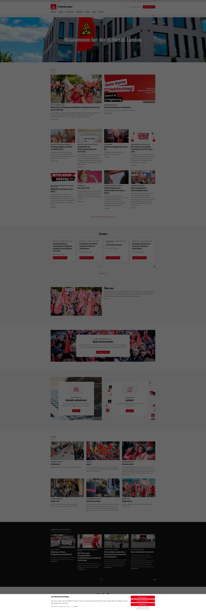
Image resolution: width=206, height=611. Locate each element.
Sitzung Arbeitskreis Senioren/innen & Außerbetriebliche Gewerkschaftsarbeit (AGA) (63, 247)
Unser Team (139, 1)
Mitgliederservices (102, 352)
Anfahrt (144, 1)
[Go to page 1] (99, 267)
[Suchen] (128, 7)
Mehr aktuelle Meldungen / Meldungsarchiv (102, 217)
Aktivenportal (53, 1)
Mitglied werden (148, 7)
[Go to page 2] (101, 267)
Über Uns (101, 12)
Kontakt (134, 1)
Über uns (106, 298)
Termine (60, 12)
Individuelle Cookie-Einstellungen (143, 607)
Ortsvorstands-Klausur (114, 244)
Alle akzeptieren (142, 597)
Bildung (87, 12)
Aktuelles (53, 12)
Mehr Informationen (60, 258)
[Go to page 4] (105, 267)
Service (94, 12)
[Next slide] (154, 267)
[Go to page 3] (103, 267)
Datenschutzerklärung (140, 608)
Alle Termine (102, 273)
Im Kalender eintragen (59, 254)
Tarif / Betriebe (69, 12)
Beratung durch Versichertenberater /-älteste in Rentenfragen (88, 246)
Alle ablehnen (142, 604)
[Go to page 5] (107, 267)
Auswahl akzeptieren (142, 601)
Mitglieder (59, 1)
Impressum (147, 608)
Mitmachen (79, 12)
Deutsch (148, 1)
